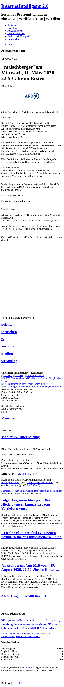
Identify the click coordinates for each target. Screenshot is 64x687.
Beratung (7, 624)
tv (2, 339)
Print (16, 624)
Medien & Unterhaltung (20, 437)
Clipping (53, 620)
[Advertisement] (32, 281)
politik (6, 324)
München (8, 418)
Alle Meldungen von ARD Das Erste (24, 596)
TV (21, 624)
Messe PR (44, 624)
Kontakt (11, 44)
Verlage (43, 628)
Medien (31, 620)
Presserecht (41, 621)
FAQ (9, 41)
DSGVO (34, 485)
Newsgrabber (14, 39)
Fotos (20, 627)
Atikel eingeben (15, 30)
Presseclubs (34, 624)
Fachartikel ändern (29, 490)
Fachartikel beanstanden (50, 490)
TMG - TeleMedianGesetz (40, 482)
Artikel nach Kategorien (19, 36)
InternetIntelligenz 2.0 (24, 6)
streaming (9, 361)
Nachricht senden (27, 474)
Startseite (11, 25)
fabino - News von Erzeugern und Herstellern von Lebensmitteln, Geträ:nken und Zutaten (25, 635)
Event (27, 628)
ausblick (7, 346)
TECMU (18, 683)
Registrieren (13, 28)
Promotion (11, 628)
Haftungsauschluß (10, 482)
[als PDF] (18, 375)
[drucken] (6, 375)
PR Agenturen (10, 620)
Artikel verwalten (16, 33)
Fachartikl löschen (10, 490)
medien (7, 353)
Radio (3, 628)
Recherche (52, 628)
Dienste (34, 627)
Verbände (26, 624)
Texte (22, 620)
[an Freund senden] (34, 375)
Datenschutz (12, 485)
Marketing (56, 624)
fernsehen (9, 332)
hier (28, 667)
